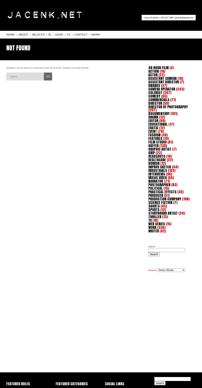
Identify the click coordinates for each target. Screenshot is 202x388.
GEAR (59, 34)
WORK (95, 34)
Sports (154, 209)
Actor (153, 74)
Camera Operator (161, 89)
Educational (158, 124)
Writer (153, 231)
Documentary (159, 113)
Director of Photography (168, 107)
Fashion (154, 135)
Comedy (154, 96)
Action (153, 71)
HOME (10, 34)
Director (155, 103)
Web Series (156, 224)
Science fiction (160, 202)
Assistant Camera (162, 78)
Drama (153, 117)
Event (152, 131)
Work (152, 227)
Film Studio (157, 142)
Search (151, 246)
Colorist (155, 92)
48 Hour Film (158, 67)
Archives (152, 270)
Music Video (157, 177)
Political (155, 188)
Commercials (158, 99)
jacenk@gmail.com (184, 17)
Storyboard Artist (163, 213)
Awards (154, 85)
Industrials (157, 170)
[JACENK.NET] (44, 18)
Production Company (164, 199)
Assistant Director (163, 82)
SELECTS (38, 34)
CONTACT (81, 34)
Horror (154, 163)
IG (49, 34)
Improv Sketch (159, 167)
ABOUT (23, 34)
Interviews (156, 174)
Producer (155, 195)
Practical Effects (162, 191)
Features (155, 138)
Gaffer (153, 145)
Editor (153, 120)
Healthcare (157, 159)
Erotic (153, 127)
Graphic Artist (159, 149)
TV (150, 220)
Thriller (154, 216)
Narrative (155, 181)
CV (68, 34)
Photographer (159, 184)
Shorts (154, 206)
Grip (151, 152)
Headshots (156, 156)
